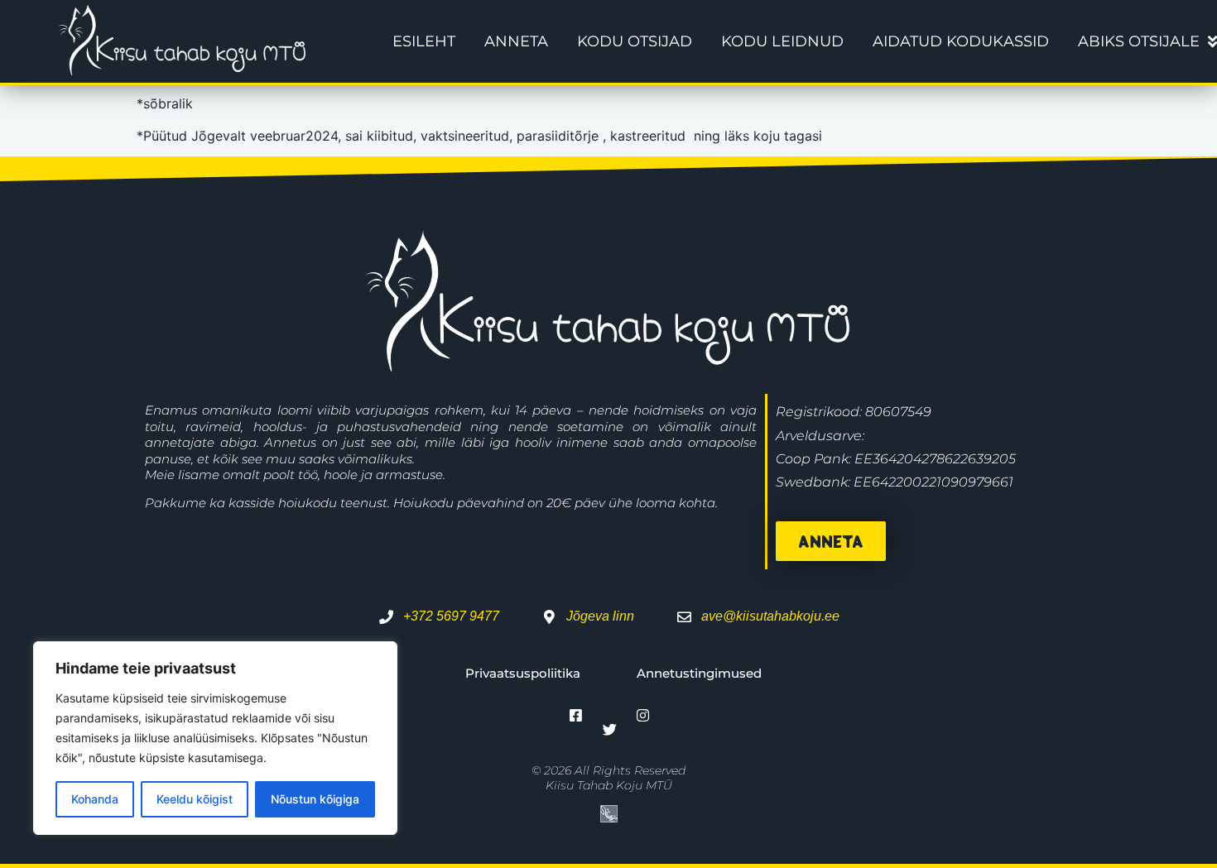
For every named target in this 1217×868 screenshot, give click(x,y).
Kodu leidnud (782, 41)
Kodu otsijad (634, 41)
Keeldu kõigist (194, 799)
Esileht (423, 41)
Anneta (516, 41)
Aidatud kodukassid (961, 41)
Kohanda (94, 799)
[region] (215, 738)
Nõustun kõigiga (315, 799)
